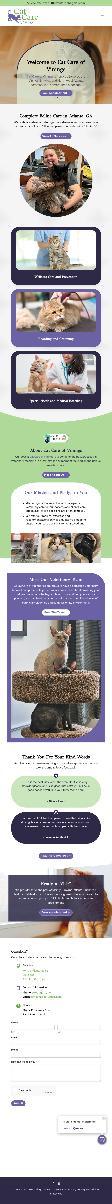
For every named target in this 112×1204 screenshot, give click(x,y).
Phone (15, 1049)
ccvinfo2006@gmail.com (46, 996)
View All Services (54, 136)
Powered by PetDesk (55, 1189)
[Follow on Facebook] (53, 1183)
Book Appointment (54, 93)
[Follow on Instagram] (59, 1183)
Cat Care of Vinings (40, 76)
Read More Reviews (54, 855)
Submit (18, 1103)
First (13, 1032)
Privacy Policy (76, 1189)
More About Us (54, 474)
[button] (102, 1139)
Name (15, 1022)
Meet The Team (54, 612)
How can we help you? (24, 1061)
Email (15, 1037)
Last (59, 1032)
